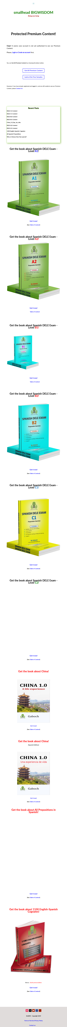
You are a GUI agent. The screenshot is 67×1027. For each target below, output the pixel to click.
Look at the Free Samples (33, 77)
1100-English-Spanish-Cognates (16, 131)
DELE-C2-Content (12, 111)
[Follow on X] (30, 1010)
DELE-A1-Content (12, 128)
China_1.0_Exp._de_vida (14, 122)
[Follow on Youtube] (33, 1010)
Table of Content (35, 225)
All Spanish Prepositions (14, 134)
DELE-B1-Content (12, 119)
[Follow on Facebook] (36, 1010)
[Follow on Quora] (40, 1010)
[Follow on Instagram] (27, 1010)
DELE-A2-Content (12, 125)
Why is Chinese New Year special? (17, 137)
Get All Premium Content (33, 70)
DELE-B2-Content (12, 116)
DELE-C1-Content (12, 114)
